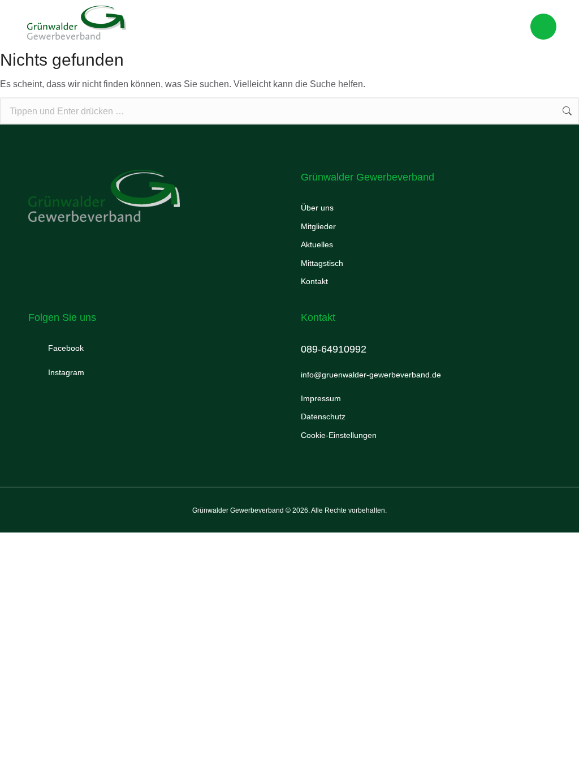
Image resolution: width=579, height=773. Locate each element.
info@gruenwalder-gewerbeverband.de (371, 374)
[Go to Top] (555, 749)
